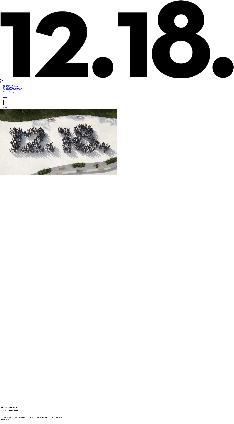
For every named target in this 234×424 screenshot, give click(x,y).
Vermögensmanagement (7, 89)
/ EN (4, 98)
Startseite (4, 84)
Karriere (4, 93)
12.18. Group (5, 85)
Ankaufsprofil (5, 92)
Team (4, 97)
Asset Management (6, 86)
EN (8, 98)
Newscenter (5, 95)
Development (5, 87)
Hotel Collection (6, 91)
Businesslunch (5, 107)
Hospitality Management (7, 88)
